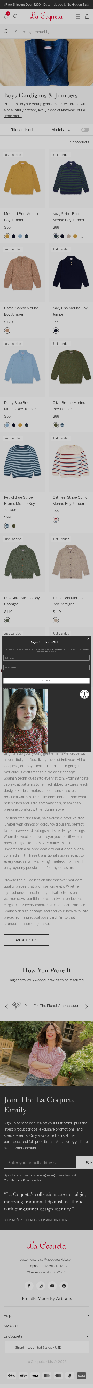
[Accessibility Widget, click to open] (84, 694)
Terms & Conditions (27, 688)
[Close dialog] (88, 639)
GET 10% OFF (46, 681)
